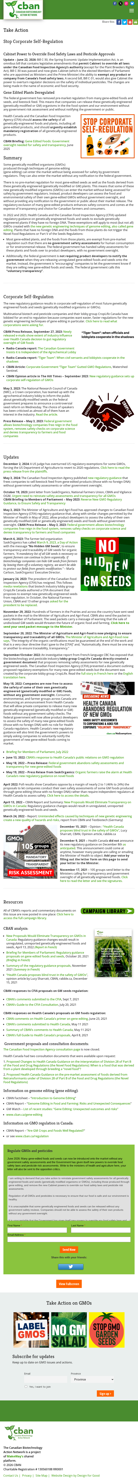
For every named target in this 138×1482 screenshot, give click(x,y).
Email (27, 1373)
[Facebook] (115, 3)
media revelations (15, 586)
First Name (15, 1225)
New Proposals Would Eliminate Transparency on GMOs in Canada (67, 804)
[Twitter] (70, 1267)
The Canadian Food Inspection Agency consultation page (41, 1049)
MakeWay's (15, 1456)
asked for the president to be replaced (35, 603)
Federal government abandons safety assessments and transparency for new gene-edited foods (65, 765)
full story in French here (97, 674)
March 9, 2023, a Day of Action (57, 542)
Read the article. (47, 414)
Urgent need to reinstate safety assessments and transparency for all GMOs (64, 496)
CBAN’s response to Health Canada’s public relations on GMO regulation (75, 757)
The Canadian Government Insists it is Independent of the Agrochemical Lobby (41, 350)
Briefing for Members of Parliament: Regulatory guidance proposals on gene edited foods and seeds (45, 954)
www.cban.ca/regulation (32, 1136)
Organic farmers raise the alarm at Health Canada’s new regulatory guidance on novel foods (69, 774)
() (26, 969)
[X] (121, 3)
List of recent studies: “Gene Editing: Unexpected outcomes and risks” (70, 1109)
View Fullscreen (69, 1284)
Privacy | (28, 1476)
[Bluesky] (132, 3)
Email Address (16, 1234)
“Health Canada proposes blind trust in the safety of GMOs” (92, 828)
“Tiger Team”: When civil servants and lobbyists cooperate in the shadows (65, 359)
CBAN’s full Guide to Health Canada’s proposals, (39, 1035)
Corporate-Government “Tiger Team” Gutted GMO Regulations (68, 367)
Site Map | (43, 1476)
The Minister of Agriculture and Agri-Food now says (65, 639)
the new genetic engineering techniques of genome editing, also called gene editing (68, 228)
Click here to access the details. (68, 796)
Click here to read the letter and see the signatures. (94, 879)
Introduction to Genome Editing (53, 1098)
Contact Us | (11, 1476)
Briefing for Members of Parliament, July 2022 (37, 752)
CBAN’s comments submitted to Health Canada (38, 1024)
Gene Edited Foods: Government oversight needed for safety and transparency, (36, 143)
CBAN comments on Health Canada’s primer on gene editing (47, 1019)
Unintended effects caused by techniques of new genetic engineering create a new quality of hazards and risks (67, 818)
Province (76, 1373)
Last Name (78, 1225)
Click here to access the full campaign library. (38, 916)
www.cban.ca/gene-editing (24, 1115)
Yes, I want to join (40, 1386)
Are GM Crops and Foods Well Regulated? (56, 1131)
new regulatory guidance (105, 478)
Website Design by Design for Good (75, 1476)
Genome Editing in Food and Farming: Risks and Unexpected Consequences (79, 1103)
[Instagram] (126, 3)
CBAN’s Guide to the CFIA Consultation (32, 1005)
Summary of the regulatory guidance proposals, (39, 966)
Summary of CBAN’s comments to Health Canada (39, 1030)
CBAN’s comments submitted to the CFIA (33, 999)
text (10, 1173)
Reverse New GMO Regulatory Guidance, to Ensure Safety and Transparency (62, 501)
